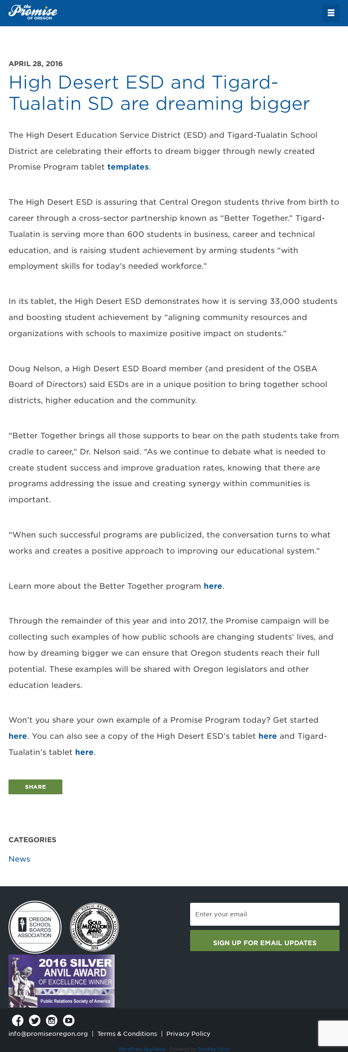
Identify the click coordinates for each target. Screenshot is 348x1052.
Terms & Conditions (127, 1033)
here (213, 586)
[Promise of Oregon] (32, 12)
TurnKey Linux (214, 1049)
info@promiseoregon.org (48, 1033)
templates (128, 166)
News (19, 858)
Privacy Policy (188, 1033)
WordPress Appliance (142, 1049)
